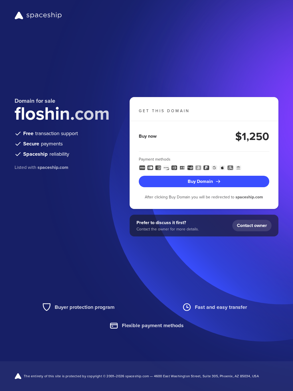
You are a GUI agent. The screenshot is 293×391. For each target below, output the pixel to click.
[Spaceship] (38, 15)
